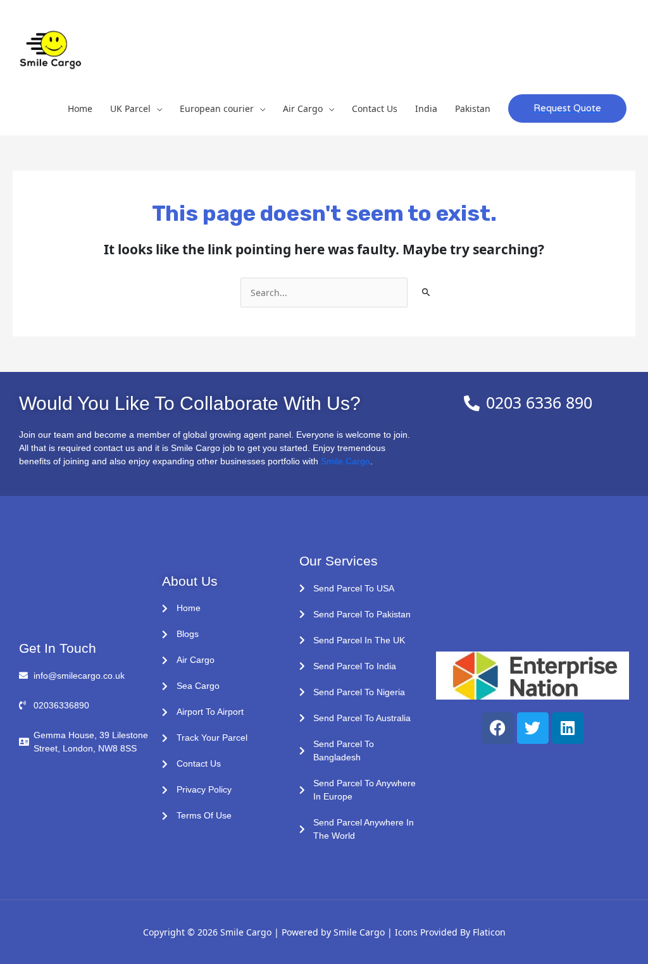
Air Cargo (303, 108)
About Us (190, 581)
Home (80, 108)
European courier (217, 108)
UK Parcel (130, 108)
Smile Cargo (345, 461)
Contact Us (374, 108)
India (426, 108)
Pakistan (472, 108)
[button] (567, 108)
